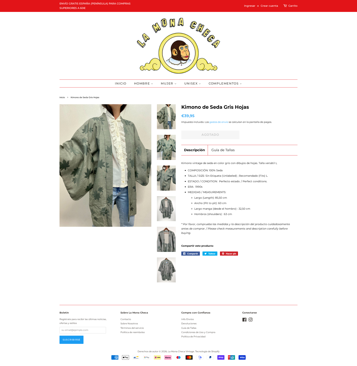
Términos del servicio (132, 328)
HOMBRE (142, 83)
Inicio (120, 83)
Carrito (293, 5)
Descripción (194, 150)
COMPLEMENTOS (224, 83)
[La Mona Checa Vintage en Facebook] (244, 320)
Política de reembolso (132, 332)
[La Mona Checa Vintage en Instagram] (250, 320)
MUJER (167, 83)
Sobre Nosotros (129, 323)
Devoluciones (189, 323)
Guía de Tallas (223, 150)
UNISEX (191, 83)
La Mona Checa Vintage (181, 351)
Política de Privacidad (193, 336)
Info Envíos (187, 319)
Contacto (125, 319)
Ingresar (249, 5)
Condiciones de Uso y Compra (198, 332)
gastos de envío (218, 121)
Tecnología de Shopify (207, 351)
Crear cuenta (269, 5)
